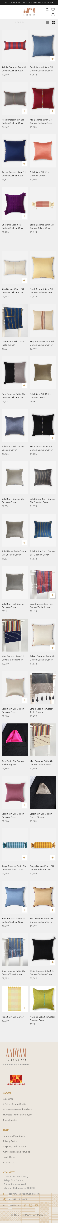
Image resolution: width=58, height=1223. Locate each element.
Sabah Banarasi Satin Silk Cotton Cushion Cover (14, 174)
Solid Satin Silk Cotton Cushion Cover (41, 174)
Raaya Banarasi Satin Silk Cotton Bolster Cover (14, 868)
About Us (8, 1099)
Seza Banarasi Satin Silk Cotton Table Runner (41, 605)
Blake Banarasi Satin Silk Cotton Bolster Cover (42, 226)
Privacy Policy (10, 1141)
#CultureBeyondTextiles (15, 1104)
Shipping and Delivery (14, 1146)
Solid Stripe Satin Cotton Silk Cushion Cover (42, 500)
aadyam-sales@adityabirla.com (24, 1194)
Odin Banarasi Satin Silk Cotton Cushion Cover (42, 972)
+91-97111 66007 (18, 1199)
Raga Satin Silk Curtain (13, 1017)
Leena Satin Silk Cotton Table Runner (13, 343)
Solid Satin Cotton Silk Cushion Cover (13, 500)
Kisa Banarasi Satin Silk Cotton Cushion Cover (13, 121)
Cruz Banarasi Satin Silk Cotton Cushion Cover (13, 395)
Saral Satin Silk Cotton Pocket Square (13, 763)
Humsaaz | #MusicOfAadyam (17, 1114)
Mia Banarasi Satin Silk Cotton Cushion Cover (41, 121)
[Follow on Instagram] (30, 1205)
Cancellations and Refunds (16, 1151)
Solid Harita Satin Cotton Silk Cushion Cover (14, 553)
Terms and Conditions (14, 1136)
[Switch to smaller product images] (53, 22)
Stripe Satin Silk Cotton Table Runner (41, 710)
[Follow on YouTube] (36, 1205)
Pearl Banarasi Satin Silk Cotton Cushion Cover (41, 69)
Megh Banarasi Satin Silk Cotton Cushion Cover (42, 343)
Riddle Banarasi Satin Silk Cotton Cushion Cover (14, 69)
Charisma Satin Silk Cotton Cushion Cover (13, 226)
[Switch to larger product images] (47, 22)
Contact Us (9, 1162)
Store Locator (10, 1120)
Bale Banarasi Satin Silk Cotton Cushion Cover (13, 920)
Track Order (9, 1157)
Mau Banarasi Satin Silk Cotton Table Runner (13, 658)
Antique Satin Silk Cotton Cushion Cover (42, 1018)
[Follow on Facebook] (24, 1205)
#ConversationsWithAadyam (17, 1109)
